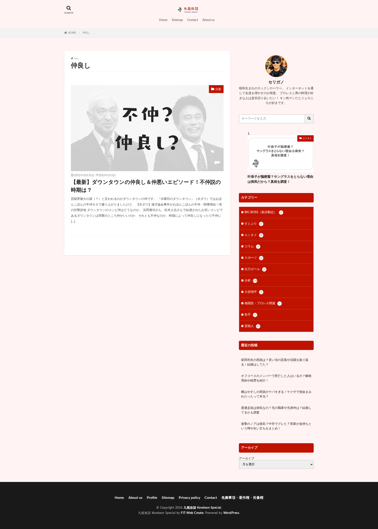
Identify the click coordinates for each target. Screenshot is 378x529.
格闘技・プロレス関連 (262, 303)
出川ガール (255, 269)
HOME (72, 33)
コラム (252, 246)
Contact (192, 20)
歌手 (250, 314)
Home (163, 20)
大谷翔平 (253, 291)
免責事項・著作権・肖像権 (242, 497)
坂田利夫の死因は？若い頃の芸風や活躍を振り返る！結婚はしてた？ (274, 362)
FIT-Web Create (192, 513)
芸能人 (252, 326)
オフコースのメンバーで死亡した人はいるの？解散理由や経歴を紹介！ (276, 378)
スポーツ (253, 257)
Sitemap (177, 20)
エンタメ (307, 138)
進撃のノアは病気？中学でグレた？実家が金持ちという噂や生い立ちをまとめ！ (276, 426)
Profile (152, 497)
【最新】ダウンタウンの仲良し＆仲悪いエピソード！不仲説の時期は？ (146, 186)
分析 (218, 89)
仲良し (87, 32)
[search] (309, 118)
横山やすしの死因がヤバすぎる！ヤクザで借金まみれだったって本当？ (276, 394)
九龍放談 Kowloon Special (202, 507)
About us (208, 20)
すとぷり (253, 223)
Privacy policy (189, 497)
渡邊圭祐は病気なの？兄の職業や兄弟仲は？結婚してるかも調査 (276, 410)
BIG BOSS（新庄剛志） (263, 212)
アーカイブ (246, 458)
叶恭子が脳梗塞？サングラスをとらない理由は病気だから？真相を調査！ (280, 179)
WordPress (231, 513)
